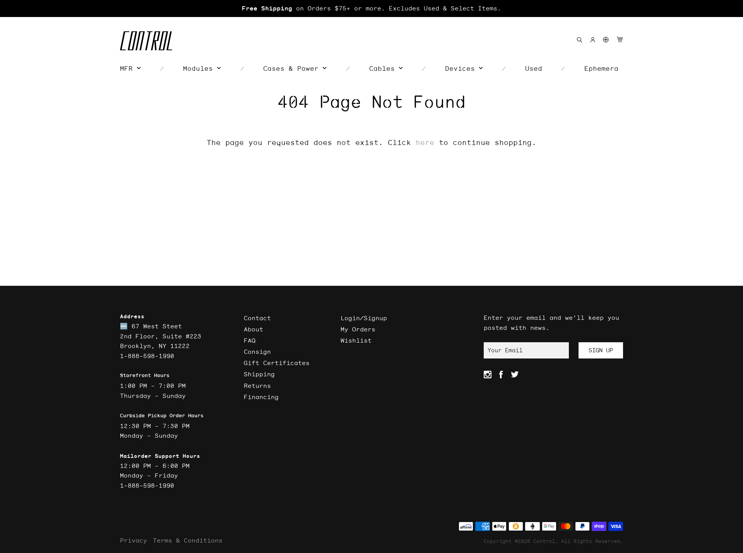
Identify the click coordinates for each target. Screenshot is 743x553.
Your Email (505, 350)
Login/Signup (364, 318)
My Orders (358, 329)
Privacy (133, 540)
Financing (261, 397)
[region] (371, 8)
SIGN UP (601, 350)
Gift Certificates (277, 363)
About (253, 329)
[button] (606, 40)
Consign (257, 351)
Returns (257, 385)
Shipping (259, 374)
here (425, 142)
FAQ (249, 340)
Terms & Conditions (188, 540)
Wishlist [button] (356, 340)
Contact (257, 318)
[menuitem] (130, 68)
